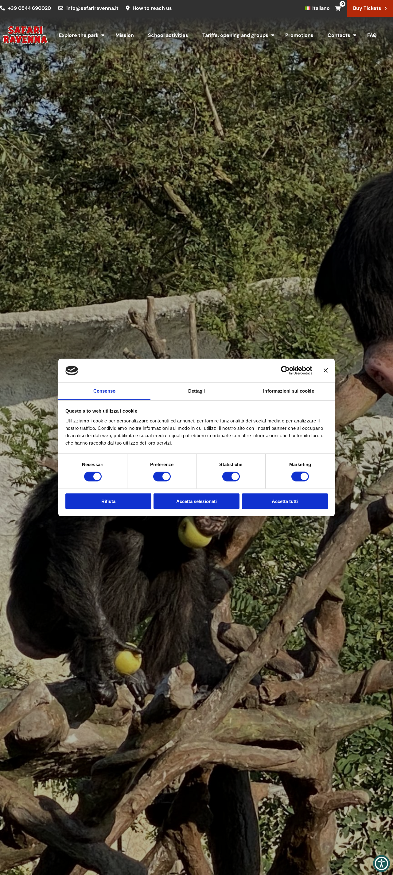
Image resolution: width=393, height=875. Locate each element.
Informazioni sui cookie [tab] (288, 391)
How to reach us (152, 8)
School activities (168, 35)
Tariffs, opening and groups (235, 35)
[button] (381, 863)
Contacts (339, 35)
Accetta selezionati (196, 501)
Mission (124, 35)
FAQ (372, 35)
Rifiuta (108, 501)
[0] (338, 8)
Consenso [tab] (104, 391)
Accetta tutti (285, 501)
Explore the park (79, 35)
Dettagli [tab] (196, 391)
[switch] (162, 476)
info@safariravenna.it (92, 8)
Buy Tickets (367, 8)
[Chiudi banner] (326, 370)
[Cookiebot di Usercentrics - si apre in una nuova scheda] (285, 370)
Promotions (299, 35)
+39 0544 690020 (29, 8)
